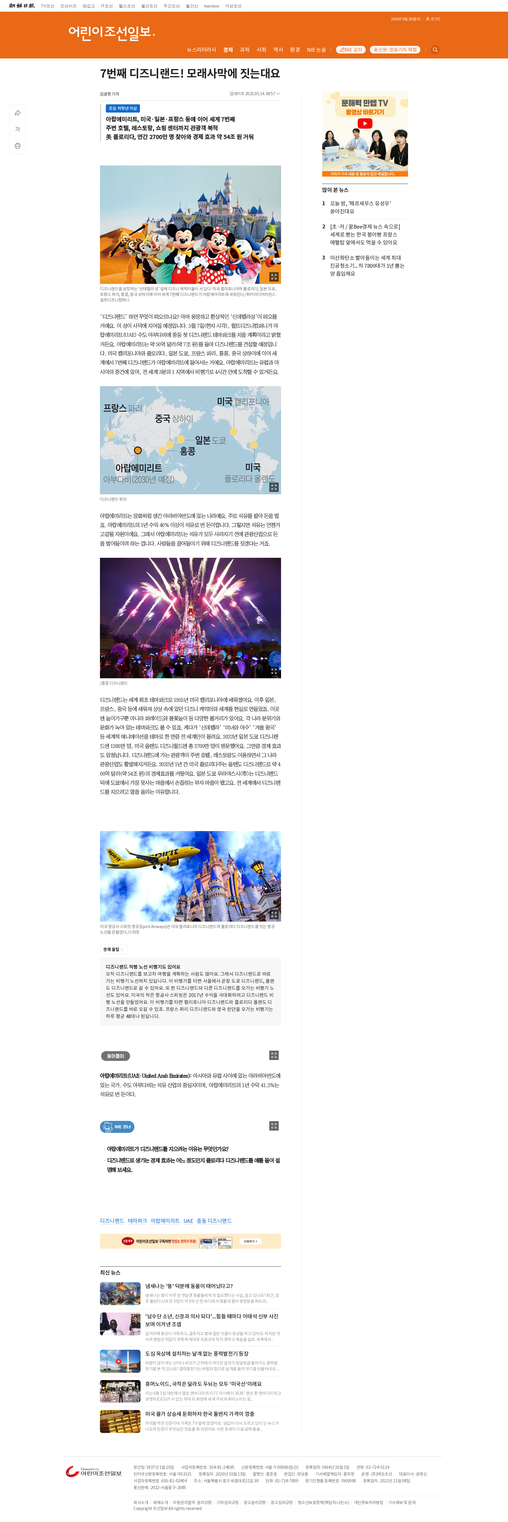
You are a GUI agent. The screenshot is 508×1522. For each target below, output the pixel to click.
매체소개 (160, 1502)
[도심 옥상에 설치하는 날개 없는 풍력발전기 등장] (120, 1361)
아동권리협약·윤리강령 (192, 1502)
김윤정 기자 (109, 94)
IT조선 (107, 6)
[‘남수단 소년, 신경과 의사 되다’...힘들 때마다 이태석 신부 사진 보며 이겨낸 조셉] (120, 1323)
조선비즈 (68, 6)
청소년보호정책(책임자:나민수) (323, 1502)
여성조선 (233, 6)
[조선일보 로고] (22, 6)
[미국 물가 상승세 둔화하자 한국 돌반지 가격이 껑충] (120, 1421)
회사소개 (140, 1502)
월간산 (192, 6)
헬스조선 (127, 6)
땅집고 (89, 6)
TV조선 (47, 6)
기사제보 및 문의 (402, 1502)
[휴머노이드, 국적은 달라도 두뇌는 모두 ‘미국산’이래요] (120, 1391)
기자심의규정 (228, 1502)
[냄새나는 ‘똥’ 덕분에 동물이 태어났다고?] (120, 1293)
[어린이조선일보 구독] (190, 1241)
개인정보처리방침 (368, 1502)
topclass (211, 6)
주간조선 (171, 6)
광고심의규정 (282, 1502)
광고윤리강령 (255, 1502)
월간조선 (149, 6)
